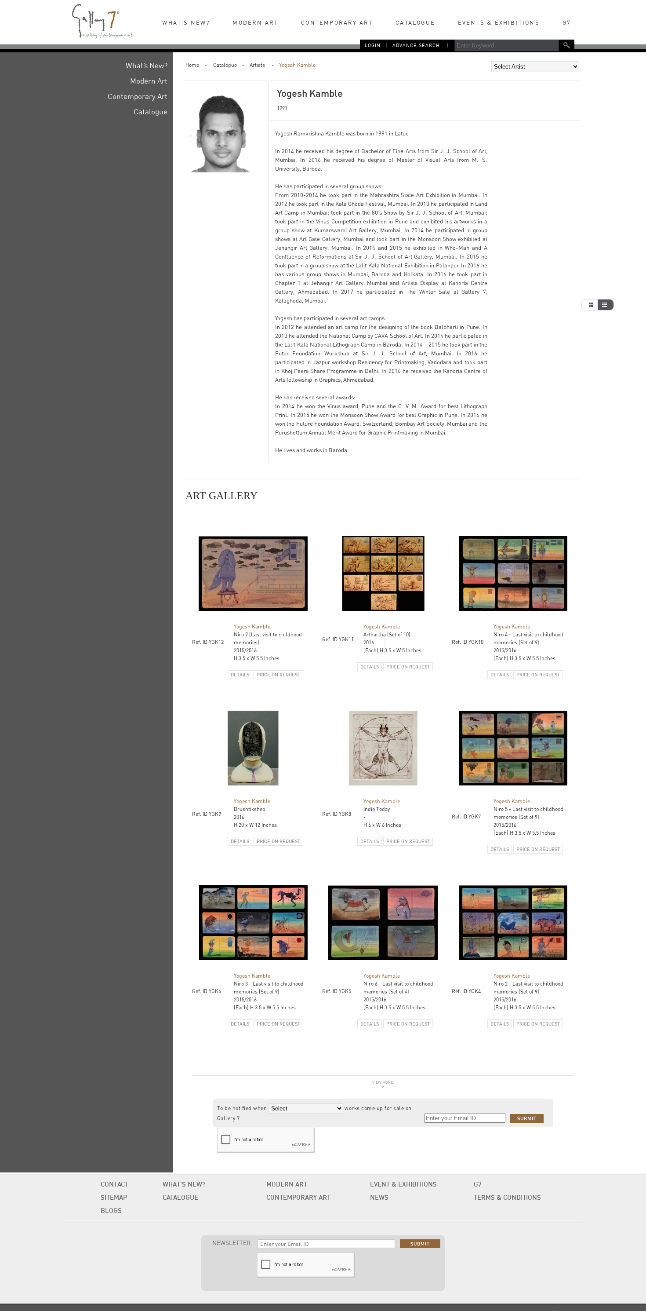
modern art (286, 1184)
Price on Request (278, 675)
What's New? (186, 22)
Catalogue (225, 65)
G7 (567, 22)
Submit (527, 1118)
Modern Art (255, 22)
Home (192, 65)
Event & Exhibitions (403, 1184)
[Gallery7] (102, 19)
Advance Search (416, 45)
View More (382, 1082)
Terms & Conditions (507, 1197)
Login (373, 45)
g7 (478, 1184)
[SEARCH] (566, 45)
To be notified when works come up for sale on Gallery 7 (314, 1113)
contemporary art (298, 1197)
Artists (257, 65)
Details (240, 675)
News (379, 1197)
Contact (114, 1184)
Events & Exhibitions (499, 22)
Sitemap (114, 1197)
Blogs (111, 1210)
